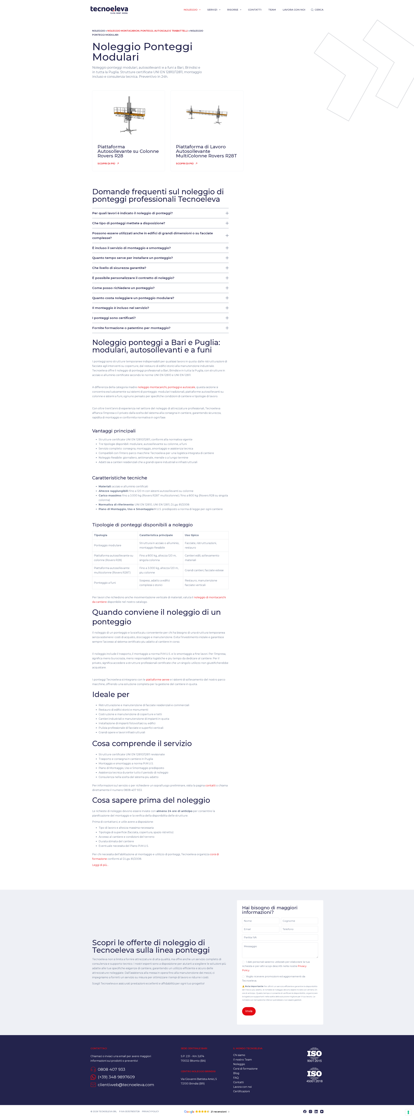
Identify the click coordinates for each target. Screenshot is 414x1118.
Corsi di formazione (245, 1068)
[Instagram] (310, 1111)
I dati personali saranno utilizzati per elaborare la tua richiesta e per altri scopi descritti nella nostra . (276, 966)
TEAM (272, 9)
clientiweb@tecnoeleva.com (126, 1084)
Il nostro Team (242, 1059)
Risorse (232, 9)
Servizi (212, 9)
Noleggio (190, 9)
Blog (236, 1073)
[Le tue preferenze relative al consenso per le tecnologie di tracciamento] (408, 1112)
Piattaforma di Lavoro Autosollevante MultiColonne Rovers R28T (206, 151)
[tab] (160, 614)
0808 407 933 (111, 1069)
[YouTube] (321, 1111)
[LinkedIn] (316, 1111)
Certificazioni (241, 1091)
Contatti (254, 9)
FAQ (236, 1077)
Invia (248, 1011)
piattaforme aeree (157, 679)
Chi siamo (239, 1055)
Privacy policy (150, 1111)
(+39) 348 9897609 (116, 1076)
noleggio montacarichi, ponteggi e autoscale (166, 387)
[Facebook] (304, 1111)
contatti (210, 785)
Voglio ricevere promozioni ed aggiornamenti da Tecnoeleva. (273, 978)
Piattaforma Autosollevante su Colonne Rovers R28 (128, 151)
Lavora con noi (294, 9)
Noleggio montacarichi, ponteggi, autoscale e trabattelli (147, 30)
